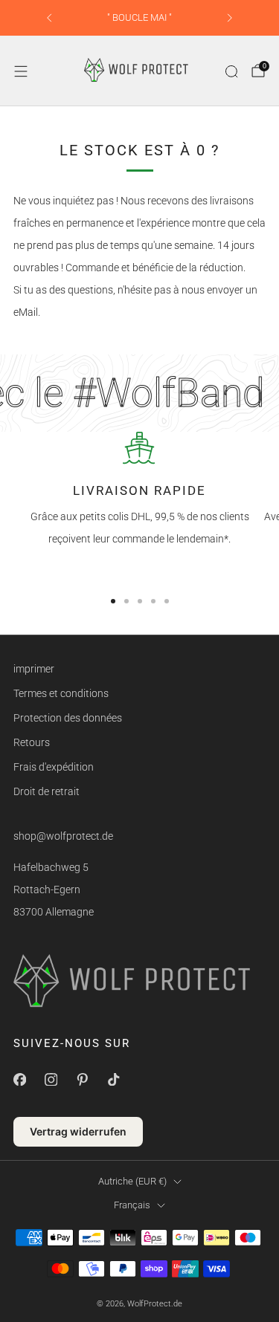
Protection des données (67, 718)
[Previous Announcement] (49, 18)
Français (132, 1205)
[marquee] (139, 393)
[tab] (113, 601)
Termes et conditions (61, 693)
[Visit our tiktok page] (113, 1079)
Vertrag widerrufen (78, 1131)
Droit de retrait (46, 791)
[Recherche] (231, 71)
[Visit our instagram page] (50, 1079)
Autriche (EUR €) (132, 1181)
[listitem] (139, 18)
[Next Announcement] (230, 18)
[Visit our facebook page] (19, 1079)
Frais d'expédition (53, 767)
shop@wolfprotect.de (63, 836)
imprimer (33, 669)
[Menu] (20, 71)
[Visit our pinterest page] (81, 1079)
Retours (31, 742)
